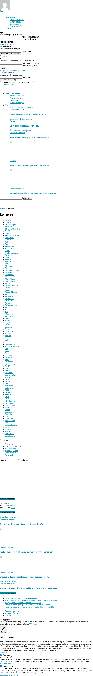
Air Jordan (9, 266)
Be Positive (9, 355)
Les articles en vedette (13, 446)
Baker (7, 325)
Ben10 (7, 366)
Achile (7, 242)
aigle (6, 264)
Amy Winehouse (11, 286)
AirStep (8, 268)
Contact (8, 615)
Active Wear (9, 246)
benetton (8, 370)
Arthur (7, 303)
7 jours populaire (11, 451)
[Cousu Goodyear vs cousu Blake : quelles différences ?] (21, 107)
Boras (7, 423)
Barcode (8, 333)
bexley (7, 377)
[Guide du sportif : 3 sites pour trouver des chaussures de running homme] (21, 130)
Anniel (7, 290)
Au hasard (9, 455)
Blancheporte (10, 401)
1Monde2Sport (10, 225)
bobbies (8, 407)
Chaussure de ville (17, 110)
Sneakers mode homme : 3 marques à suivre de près (21, 524)
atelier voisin (10, 316)
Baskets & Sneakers (17, 20)
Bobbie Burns (10, 405)
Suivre (12, 505)
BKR (7, 397)
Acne (7, 244)
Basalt (7, 342)
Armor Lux (9, 299)
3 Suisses (8, 227)
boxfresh (8, 429)
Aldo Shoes (9, 275)
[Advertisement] (28, 203)
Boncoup (8, 416)
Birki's (7, 390)
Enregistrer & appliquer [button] (9, 675)
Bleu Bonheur (10, 403)
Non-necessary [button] (5, 664)
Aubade (8, 318)
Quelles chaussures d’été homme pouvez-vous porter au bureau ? (33, 193)
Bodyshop (9, 412)
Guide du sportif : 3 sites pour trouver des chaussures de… (30, 137)
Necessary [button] (4, 653)
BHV (7, 379)
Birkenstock (9, 388)
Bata (6, 349)
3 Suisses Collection (12, 229)
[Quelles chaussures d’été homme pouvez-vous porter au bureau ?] (23, 187)
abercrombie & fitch (12, 235)
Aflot (7, 257)
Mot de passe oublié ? (7, 44)
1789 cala (8, 222)
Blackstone (9, 399)
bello (7, 360)
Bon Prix (8, 414)
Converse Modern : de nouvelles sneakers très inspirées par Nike (29, 607)
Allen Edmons (10, 281)
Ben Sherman (10, 364)
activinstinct (9, 248)
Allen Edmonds (11, 279)
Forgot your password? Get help (12, 70)
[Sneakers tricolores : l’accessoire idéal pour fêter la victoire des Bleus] (8, 582)
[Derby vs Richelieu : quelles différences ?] (21, 119)
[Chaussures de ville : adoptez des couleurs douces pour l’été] (13, 570)
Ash (6, 307)
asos (6, 312)
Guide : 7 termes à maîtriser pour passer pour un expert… (30, 165)
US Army (9, 220)
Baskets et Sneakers (17, 133)
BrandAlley (9, 434)
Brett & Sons (10, 436)
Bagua (7, 323)
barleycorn (9, 340)
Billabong (8, 384)
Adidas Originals (11, 253)
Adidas (7, 251)
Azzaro (12, 121)
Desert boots (14, 24)
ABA (7, 233)
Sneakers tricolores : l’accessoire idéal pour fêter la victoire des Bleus (28, 588)
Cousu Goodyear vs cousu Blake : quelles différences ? (28, 114)
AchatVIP (9, 240)
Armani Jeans (10, 296)
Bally (7, 329)
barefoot (8, 336)
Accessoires (9, 238)
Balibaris (8, 327)
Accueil (3, 208)
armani (7, 294)
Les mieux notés (11, 453)
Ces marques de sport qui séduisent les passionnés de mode (27, 605)
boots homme (10, 421)
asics (6, 309)
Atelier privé (9, 314)
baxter (7, 351)
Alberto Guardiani (12, 270)
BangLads (9, 331)
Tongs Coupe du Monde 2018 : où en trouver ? (23, 603)
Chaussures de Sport (17, 26)
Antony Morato (11, 292)
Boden (7, 410)
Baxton (7, 353)
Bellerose (8, 357)
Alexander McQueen (13, 277)
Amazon (8, 283)
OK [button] (30, 624)
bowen (7, 427)
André (7, 288)
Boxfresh (8, 431)
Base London (10, 344)
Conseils (8, 28)
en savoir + (37, 624)
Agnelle (8, 259)
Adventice (9, 255)
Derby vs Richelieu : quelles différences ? (24, 126)
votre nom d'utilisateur (30, 37)
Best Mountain (10, 375)
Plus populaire (10, 448)
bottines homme (11, 425)
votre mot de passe (29, 39)
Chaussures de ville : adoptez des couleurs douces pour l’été (24, 577)
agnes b (8, 262)
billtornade (9, 386)
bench (7, 368)
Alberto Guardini (11, 272)
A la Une (8, 231)
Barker (7, 338)
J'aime (10, 503)
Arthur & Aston (11, 305)
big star (7, 381)
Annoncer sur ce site (12, 611)
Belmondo (9, 362)
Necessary (7, 655)
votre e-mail (26, 51)
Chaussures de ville (16, 22)
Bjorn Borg (9, 394)
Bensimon (9, 373)
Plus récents (9, 444)
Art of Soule (9, 301)
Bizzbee (8, 392)
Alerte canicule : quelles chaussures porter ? (21, 598)
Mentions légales (11, 613)
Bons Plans (9, 418)
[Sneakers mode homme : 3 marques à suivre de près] (9, 517)
